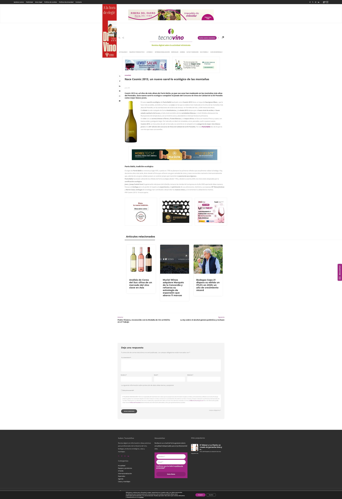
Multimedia (204, 52)
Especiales (174, 52)
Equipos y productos (136, 52)
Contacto (79, 2)
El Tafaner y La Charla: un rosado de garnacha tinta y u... (211, 447)
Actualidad (123, 52)
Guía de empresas (216, 52)
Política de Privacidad (135, 402)
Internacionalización (162, 52)
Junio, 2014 (127, 88)
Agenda (182, 52)
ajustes (141, 497)
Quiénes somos (19, 2)
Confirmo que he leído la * (169, 467)
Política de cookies (50, 2)
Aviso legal (38, 2)
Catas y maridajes (192, 52)
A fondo (149, 52)
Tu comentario (126, 357)
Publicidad (29, 2)
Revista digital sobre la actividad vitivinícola (171, 45)
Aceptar (200, 495)
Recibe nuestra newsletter (207, 38)
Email (156, 375)
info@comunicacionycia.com (196, 400)
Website (190, 375)
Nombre (124, 375)
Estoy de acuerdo (128, 390)
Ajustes (211, 495)
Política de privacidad (66, 2)
